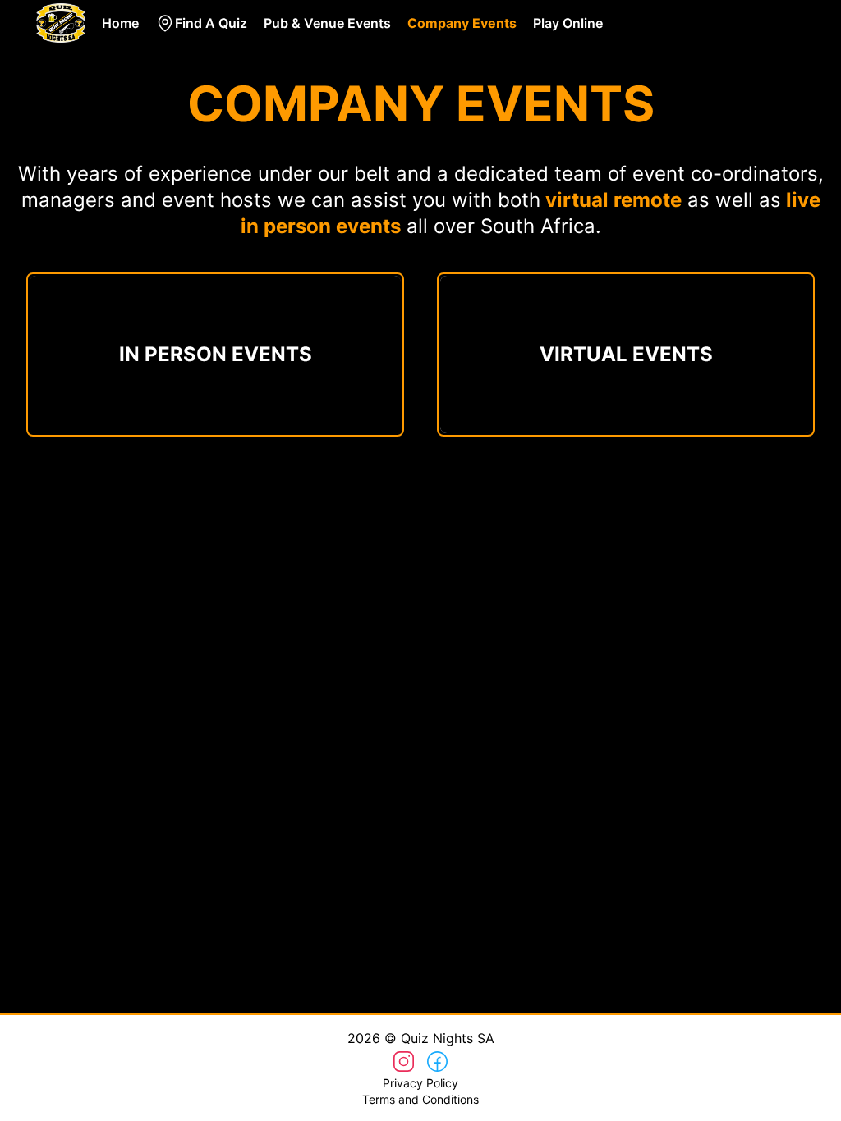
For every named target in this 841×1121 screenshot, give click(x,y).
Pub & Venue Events (327, 23)
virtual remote (613, 200)
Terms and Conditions (420, 1099)
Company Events (462, 23)
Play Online (568, 23)
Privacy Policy (420, 1083)
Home (120, 23)
